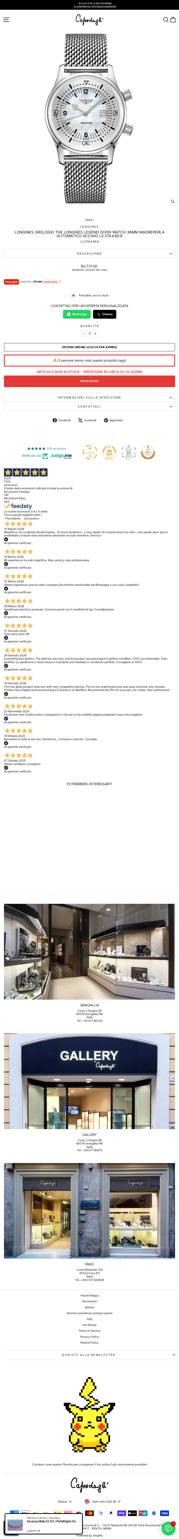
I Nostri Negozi (89, 1295)
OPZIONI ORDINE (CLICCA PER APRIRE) (89, 347)
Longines (89, 226)
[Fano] (89, 1211)
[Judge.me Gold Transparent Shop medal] (90, 452)
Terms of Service (89, 1330)
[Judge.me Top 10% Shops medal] (148, 452)
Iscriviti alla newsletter (88, 1355)
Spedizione (78, 269)
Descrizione (89, 253)
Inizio (88, 219)
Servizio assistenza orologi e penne (89, 1313)
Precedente (13, 518)
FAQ (89, 1319)
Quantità (89, 326)
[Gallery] (89, 1081)
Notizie (89, 1307)
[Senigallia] (89, 952)
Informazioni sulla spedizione (89, 397)
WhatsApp (79, 314)
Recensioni (89, 1301)
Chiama (107, 314)
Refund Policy (89, 1342)
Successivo (31, 518)
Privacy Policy (89, 1336)
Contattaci (89, 406)
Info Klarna (89, 1325)
